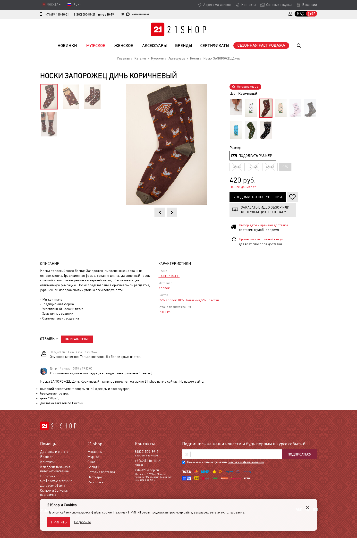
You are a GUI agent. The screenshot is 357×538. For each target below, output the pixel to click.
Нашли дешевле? (243, 187)
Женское (123, 45)
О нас (91, 462)
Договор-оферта (52, 485)
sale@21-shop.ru (147, 470)
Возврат (46, 457)
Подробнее (82, 522)
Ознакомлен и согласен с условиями (225, 462)
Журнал (93, 457)
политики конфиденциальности (246, 462)
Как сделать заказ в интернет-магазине (55, 469)
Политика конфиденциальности (56, 478)
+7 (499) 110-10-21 (57, 14)
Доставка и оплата (54, 452)
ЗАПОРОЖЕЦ (169, 276)
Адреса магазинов (217, 5)
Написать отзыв (77, 339)
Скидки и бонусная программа (54, 492)
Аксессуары (154, 45)
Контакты (248, 5)
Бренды (183, 45)
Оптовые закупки (279, 5)
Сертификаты (214, 45)
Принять (59, 522)
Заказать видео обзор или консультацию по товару (265, 209)
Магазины (94, 452)
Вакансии (309, 5)
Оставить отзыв (247, 86)
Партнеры (94, 477)
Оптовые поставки (101, 472)
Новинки (67, 45)
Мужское (95, 45)
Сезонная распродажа (261, 45)
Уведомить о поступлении (258, 197)
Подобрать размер (255, 156)
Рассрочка (95, 482)
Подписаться (299, 454)
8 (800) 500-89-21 (84, 14)
